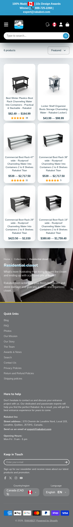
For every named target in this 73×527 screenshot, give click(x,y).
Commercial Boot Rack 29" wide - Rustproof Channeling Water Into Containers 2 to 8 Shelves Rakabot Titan (19, 213)
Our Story (9, 341)
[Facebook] (5, 478)
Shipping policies (13, 378)
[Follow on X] (10, 478)
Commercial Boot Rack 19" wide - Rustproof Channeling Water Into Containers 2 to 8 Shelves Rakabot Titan (53, 213)
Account (61, 24)
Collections (20, 259)
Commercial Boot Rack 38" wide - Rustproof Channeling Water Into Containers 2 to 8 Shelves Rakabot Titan (53, 153)
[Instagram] (15, 478)
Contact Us (10, 362)
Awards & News (13, 352)
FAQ (6, 325)
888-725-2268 (43, 7)
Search (8, 357)
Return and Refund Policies (19, 373)
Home (7, 259)
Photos (8, 330)
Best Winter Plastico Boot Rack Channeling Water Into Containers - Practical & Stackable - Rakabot (19, 92)
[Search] (66, 36)
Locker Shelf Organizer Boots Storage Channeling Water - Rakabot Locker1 (53, 92)
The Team (9, 346)
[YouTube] (21, 478)
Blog (6, 320)
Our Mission (10, 336)
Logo (18, 24)
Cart (67, 24)
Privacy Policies (13, 368)
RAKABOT (30, 520)
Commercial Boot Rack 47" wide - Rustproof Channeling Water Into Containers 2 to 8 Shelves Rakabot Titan (19, 153)
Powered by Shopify (47, 520)
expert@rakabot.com (36, 11)
